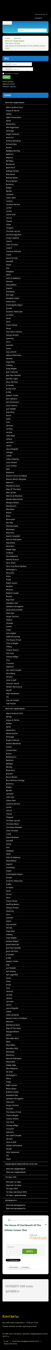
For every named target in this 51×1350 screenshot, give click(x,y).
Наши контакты (10, 1343)
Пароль (8, 69)
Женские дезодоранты (15, 1205)
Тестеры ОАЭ (10, 1177)
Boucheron (10, 174)
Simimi (9, 626)
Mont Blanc (10, 1045)
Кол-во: (11, 1247)
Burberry (9, 184)
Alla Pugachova (12, 127)
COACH (9, 248)
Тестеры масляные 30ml (16, 1192)
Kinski (8, 984)
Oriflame (9, 553)
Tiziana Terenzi (12, 650)
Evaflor (9, 884)
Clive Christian (12, 244)
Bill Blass (9, 161)
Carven (9, 211)
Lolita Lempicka (12, 459)
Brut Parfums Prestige (15, 780)
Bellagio (9, 763)
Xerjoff (9, 690)
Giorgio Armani (12, 335)
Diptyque (10, 271)
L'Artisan (9, 425)
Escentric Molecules (14, 311)
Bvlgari (9, 187)
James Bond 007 (12, 944)
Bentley (9, 767)
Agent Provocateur (13, 117)
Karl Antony (11, 971)
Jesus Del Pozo (12, 382)
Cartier (9, 208)
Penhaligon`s (11, 569)
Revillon (9, 586)
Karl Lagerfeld (12, 974)
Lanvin (9, 445)
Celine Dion (11, 214)
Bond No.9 (10, 167)
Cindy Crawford (12, 238)
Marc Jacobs (11, 492)
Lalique (9, 439)
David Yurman (12, 258)
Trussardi (10, 663)
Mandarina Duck (13, 486)
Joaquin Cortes (12, 395)
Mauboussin (11, 506)
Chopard (9, 228)
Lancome (9, 442)
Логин (8, 64)
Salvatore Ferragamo (14, 606)
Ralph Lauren (11, 583)
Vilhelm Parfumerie (14, 687)
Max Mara (10, 509)
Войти (6, 77)
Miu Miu (9, 522)
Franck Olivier (11, 325)
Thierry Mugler (12, 643)
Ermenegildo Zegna (14, 305)
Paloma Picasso (12, 559)
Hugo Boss (10, 362)
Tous (8, 660)
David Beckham (12, 837)
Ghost (8, 328)
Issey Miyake (11, 368)
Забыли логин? (8, 84)
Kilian (8, 419)
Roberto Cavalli (12, 593)
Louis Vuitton (11, 466)
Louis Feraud (11, 462)
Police (8, 576)
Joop (8, 964)
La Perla (9, 429)
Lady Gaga (10, 435)
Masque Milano (12, 502)
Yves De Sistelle (12, 700)
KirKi (8, 422)
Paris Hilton (11, 563)
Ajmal (8, 120)
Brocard (9, 773)
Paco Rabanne (12, 556)
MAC (8, 469)
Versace (9, 677)
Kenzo (8, 415)
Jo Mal (8, 392)
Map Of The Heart (13, 489)
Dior (8, 268)
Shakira (9, 620)
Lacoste (9, 432)
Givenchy (10, 338)
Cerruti (9, 218)
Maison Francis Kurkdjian (16, 476)
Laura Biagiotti (12, 449)
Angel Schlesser (12, 134)
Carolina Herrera (13, 204)
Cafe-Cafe (10, 797)
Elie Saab (10, 295)
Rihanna (9, 589)
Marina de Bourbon (14, 496)
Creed (8, 254)
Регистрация (8, 81)
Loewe (8, 455)
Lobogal (9, 452)
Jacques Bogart (12, 941)
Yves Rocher (11, 703)
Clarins (9, 241)
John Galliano (11, 399)
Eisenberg (10, 291)
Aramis (9, 747)
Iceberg (9, 365)
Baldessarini (11, 757)
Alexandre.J (10, 124)
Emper (9, 871)
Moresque (10, 529)
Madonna (10, 472)
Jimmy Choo (11, 388)
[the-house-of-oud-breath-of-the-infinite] (25, 1220)
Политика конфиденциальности (25, 1341)
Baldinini (9, 154)
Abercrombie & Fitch (14, 107)
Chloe (8, 224)
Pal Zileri (9, 1072)
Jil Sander (10, 385)
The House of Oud (12, 43)
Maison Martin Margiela (16, 479)
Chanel (9, 221)
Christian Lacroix (13, 231)
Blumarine (10, 164)
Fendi (8, 318)
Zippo (8, 1159)
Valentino (10, 667)
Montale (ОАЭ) (12, 526)
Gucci (8, 342)
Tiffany (9, 646)
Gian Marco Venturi (14, 332)
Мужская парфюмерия (15, 708)
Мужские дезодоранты (16, 1208)
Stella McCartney (13, 636)
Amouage (10, 131)
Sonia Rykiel (11, 633)
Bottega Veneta (12, 171)
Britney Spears (12, 177)
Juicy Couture (11, 405)
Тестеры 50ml (12, 1188)
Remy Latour (11, 1088)
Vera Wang (10, 673)
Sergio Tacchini (12, 616)
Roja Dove (10, 600)
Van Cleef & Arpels (13, 670)
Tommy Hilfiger (12, 656)
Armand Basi (11, 144)
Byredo (9, 191)
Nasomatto (10, 543)
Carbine (9, 201)
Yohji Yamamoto (12, 693)
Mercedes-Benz (12, 1038)
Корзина (38, 18)
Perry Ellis (10, 573)
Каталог (17, 38)
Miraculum (10, 519)
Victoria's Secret (12, 683)
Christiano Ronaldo (14, 827)
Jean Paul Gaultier (13, 375)
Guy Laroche (11, 352)
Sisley (8, 630)
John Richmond (12, 402)
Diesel (8, 265)
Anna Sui (9, 137)
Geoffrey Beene (12, 904)
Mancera (9, 482)
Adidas (9, 114)
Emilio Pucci (11, 301)
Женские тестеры (13, 1182)
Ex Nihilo (9, 315)
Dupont (9, 288)
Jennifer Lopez (12, 378)
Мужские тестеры (13, 1185)
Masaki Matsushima (14, 499)
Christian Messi (12, 824)
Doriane (9, 281)
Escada (9, 308)
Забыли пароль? (9, 86)
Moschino (10, 533)
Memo (8, 512)
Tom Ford (10, 653)
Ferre (8, 321)
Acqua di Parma (12, 110)
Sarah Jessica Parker (14, 610)
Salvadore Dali (12, 603)
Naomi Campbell (13, 536)
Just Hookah (11, 409)
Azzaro (9, 147)
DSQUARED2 (11, 285)
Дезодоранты (11, 1200)
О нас (6, 1341)
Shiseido (9, 623)
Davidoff (9, 261)
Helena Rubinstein (13, 355)
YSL (7, 697)
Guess (8, 348)
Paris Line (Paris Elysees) (16, 566)
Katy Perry (10, 412)
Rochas (9, 596)
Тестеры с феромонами (16, 1195)
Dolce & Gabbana (13, 278)
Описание (13, 1267)
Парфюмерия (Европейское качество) (21, 1164)
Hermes (9, 358)
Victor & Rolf (11, 680)
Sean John (10, 613)
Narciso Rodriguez (13, 539)
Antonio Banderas (13, 141)
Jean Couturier (12, 372)
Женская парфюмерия (14, 41)
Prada (8, 579)
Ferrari (9, 894)
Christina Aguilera (13, 234)
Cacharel (9, 194)
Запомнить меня (11, 73)
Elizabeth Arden (12, 298)
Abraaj (9, 717)
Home (7, 38)
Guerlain (9, 345)
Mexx (8, 516)
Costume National (13, 251)
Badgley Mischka (13, 151)
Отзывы (25, 1267)
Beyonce (9, 157)
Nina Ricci (10, 546)
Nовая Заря (11, 549)
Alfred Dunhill (12, 733)
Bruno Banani (11, 181)
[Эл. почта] (46, 1224)
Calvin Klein (11, 198)
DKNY (8, 275)
